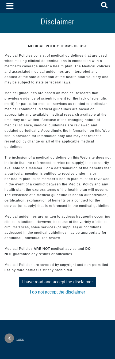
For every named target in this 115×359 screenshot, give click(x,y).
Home (20, 339)
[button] (104, 6)
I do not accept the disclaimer (57, 292)
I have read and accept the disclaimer (57, 282)
